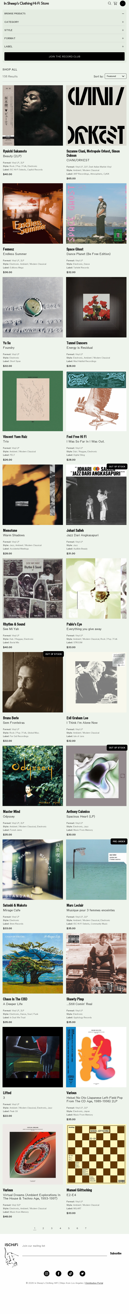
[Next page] (94, 1227)
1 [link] (34, 1228)
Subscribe (115, 1253)
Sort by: (99, 76)
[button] (122, 3)
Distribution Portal (94, 1282)
